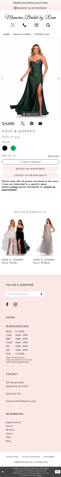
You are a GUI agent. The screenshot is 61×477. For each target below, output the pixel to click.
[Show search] (48, 25)
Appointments (13, 422)
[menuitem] (13, 25)
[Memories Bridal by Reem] (30, 18)
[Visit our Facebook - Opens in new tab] (7, 304)
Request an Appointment (30, 168)
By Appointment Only (17, 325)
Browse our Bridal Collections (30, 2)
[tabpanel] (30, 77)
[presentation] (15, 235)
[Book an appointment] (36, 25)
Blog (8, 440)
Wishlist (10, 429)
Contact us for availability (30, 175)
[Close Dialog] (3, 471)
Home (6, 34)
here (39, 475)
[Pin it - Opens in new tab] (31, 123)
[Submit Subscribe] (41, 293)
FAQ (8, 437)
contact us (16, 187)
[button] (13, 25)
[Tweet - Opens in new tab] (23, 123)
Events (9, 426)
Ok (57, 471)
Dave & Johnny (22, 34)
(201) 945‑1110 (13, 393)
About (9, 433)
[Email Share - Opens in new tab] (40, 123)
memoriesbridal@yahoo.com (21, 401)
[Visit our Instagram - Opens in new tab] (15, 304)
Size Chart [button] (53, 155)
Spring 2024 (42, 34)
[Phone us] (25, 25)
